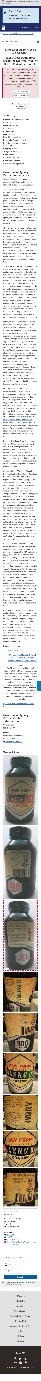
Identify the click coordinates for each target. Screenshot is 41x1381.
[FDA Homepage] (3, 27)
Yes (9, 1264)
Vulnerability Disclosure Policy (20, 1326)
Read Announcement (21, 92)
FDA (8, 1237)
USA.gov (20, 1341)
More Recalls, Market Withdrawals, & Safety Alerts (21, 106)
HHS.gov (20, 1336)
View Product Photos (21, 95)
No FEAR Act (20, 1321)
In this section (9, 42)
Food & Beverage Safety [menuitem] (12, 1226)
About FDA (20, 1301)
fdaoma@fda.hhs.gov (13, 742)
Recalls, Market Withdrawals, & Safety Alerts (18, 34)
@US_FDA (10, 1235)
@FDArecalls (11, 1239)
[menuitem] (20, 1213)
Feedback (39, 685)
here (25, 18)
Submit (20, 1277)
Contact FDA (20, 1353)
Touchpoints (16, 1284)
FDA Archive (20, 1296)
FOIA (20, 1331)
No (9, 1270)
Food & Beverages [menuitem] (10, 1221)
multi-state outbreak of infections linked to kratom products (18, 419)
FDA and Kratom (14, 650)
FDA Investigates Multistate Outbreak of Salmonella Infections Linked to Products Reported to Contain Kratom (22, 658)
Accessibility (20, 1306)
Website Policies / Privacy (20, 1316)
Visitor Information (20, 1311)
